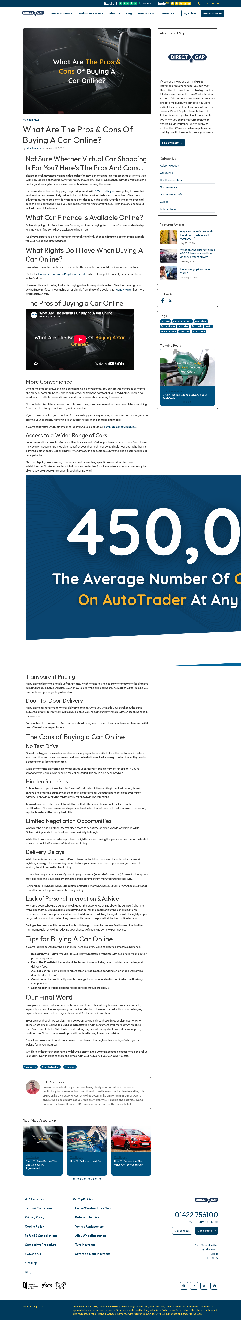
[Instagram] (194, 1286)
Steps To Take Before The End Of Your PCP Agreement (41, 1164)
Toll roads (197, 326)
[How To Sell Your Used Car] (87, 1139)
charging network (182, 321)
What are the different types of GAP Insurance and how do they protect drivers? (197, 253)
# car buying (30, 1066)
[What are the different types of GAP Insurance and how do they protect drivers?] (168, 256)
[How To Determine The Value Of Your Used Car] (131, 1139)
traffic (208, 326)
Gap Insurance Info (171, 194)
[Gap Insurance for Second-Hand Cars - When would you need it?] (168, 237)
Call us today (182, 1231)
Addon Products (170, 165)
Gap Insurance (168, 187)
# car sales (70, 1066)
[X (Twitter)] (170, 300)
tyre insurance (168, 331)
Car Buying (31, 120)
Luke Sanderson (35, 148)
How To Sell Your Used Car (86, 1161)
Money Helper (124, 289)
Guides (164, 201)
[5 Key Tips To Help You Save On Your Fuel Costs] (187, 367)
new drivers (201, 321)
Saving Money (168, 326)
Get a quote (210, 13)
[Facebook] (162, 300)
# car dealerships (50, 1066)
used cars (184, 331)
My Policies (190, 13)
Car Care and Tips (171, 180)
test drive (183, 326)
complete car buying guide (120, 426)
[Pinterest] (214, 1286)
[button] (74, 1179)
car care (165, 321)
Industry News (168, 209)
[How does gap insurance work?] (168, 273)
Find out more (170, 142)
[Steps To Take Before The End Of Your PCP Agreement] (43, 1139)
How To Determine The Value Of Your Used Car (128, 1162)
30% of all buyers (105, 191)
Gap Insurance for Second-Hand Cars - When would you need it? (196, 235)
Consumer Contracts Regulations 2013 (61, 274)
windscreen (199, 331)
